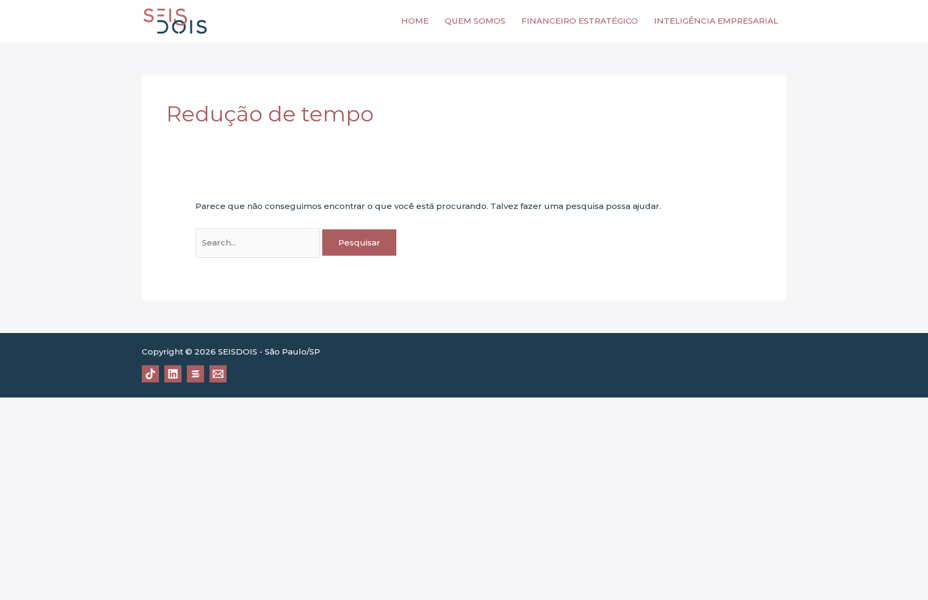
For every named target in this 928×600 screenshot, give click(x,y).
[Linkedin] (173, 373)
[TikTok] (150, 373)
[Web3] (195, 373)
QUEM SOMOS (475, 21)
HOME (415, 21)
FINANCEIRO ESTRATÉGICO (579, 21)
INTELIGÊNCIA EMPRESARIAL (716, 21)
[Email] (218, 373)
